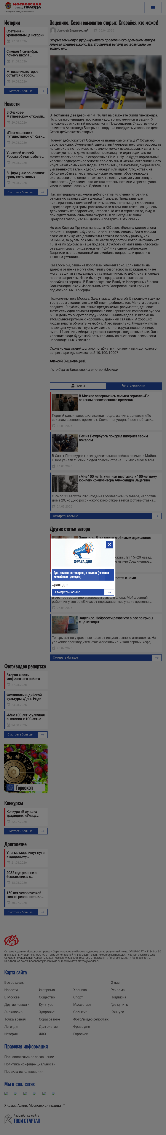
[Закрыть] (109, 544)
